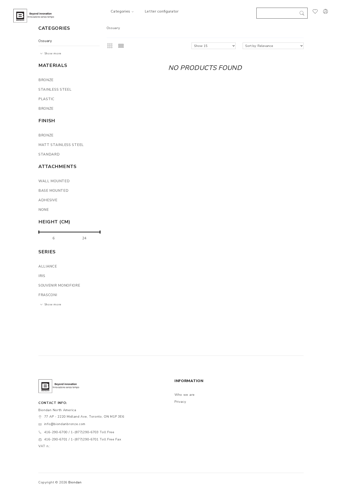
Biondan (75, 482)
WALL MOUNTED (54, 181)
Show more (52, 53)
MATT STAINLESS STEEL (61, 144)
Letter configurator (162, 11)
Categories (120, 11)
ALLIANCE (47, 266)
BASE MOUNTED (53, 190)
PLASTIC (46, 99)
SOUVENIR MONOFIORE (59, 285)
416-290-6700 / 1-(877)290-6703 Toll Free (79, 432)
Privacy (180, 402)
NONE (43, 209)
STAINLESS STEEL (55, 89)
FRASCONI (47, 295)
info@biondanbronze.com (64, 424)
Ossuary (45, 41)
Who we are (184, 395)
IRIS (41, 276)
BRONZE (46, 80)
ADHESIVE (47, 200)
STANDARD (49, 154)
